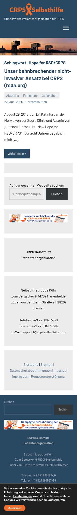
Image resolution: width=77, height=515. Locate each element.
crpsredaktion (37, 102)
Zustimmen (14, 508)
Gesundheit (50, 95)
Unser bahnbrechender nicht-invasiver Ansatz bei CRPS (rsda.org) (37, 78)
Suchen (57, 194)
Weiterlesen (16, 153)
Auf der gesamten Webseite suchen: (36, 185)
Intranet (60, 370)
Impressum (20, 376)
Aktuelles (12, 95)
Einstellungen (22, 496)
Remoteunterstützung (48, 376)
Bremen (46, 364)
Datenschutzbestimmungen (31, 370)
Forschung (30, 95)
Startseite (30, 364)
